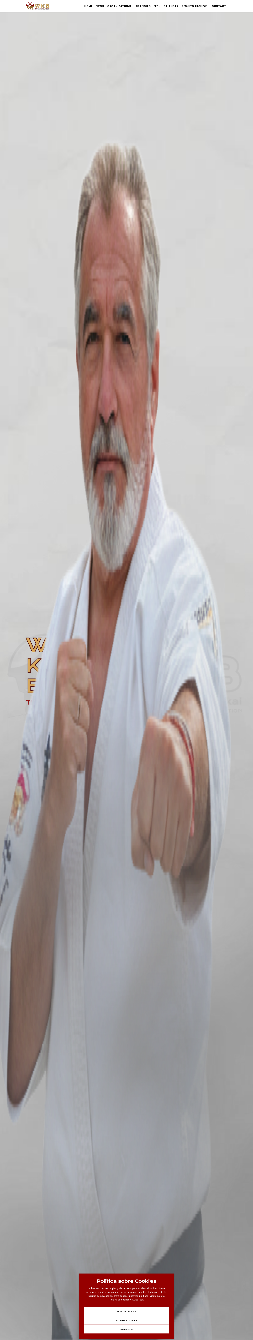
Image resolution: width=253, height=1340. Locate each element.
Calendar (171, 6)
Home (88, 6)
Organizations (119, 6)
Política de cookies (119, 1299)
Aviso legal (138, 1299)
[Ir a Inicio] (38, 6)
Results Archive (194, 6)
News (100, 6)
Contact (219, 6)
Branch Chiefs (147, 6)
